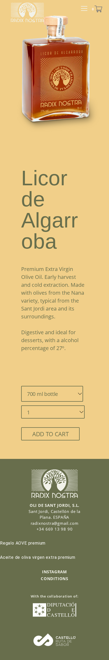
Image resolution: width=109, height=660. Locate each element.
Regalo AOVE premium (23, 543)
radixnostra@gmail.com (55, 523)
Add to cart (50, 434)
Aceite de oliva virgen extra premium (37, 557)
